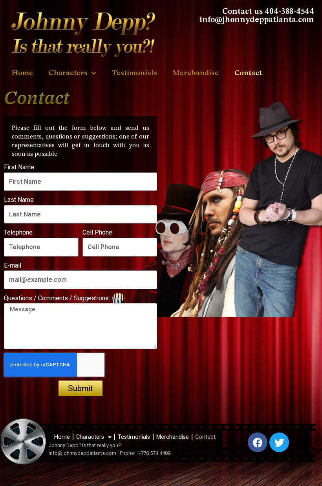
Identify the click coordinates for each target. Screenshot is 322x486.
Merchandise (196, 73)
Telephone (18, 232)
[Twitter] (279, 442)
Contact (248, 73)
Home (22, 73)
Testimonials (134, 73)
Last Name (19, 199)
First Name (19, 167)
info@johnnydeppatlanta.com (82, 453)
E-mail (12, 265)
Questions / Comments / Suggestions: (57, 298)
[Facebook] (257, 442)
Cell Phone (97, 232)
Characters (68, 73)
